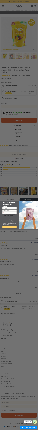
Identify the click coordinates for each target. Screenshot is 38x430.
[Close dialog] (37, 201)
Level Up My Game (9, 227)
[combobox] (3, 213)
